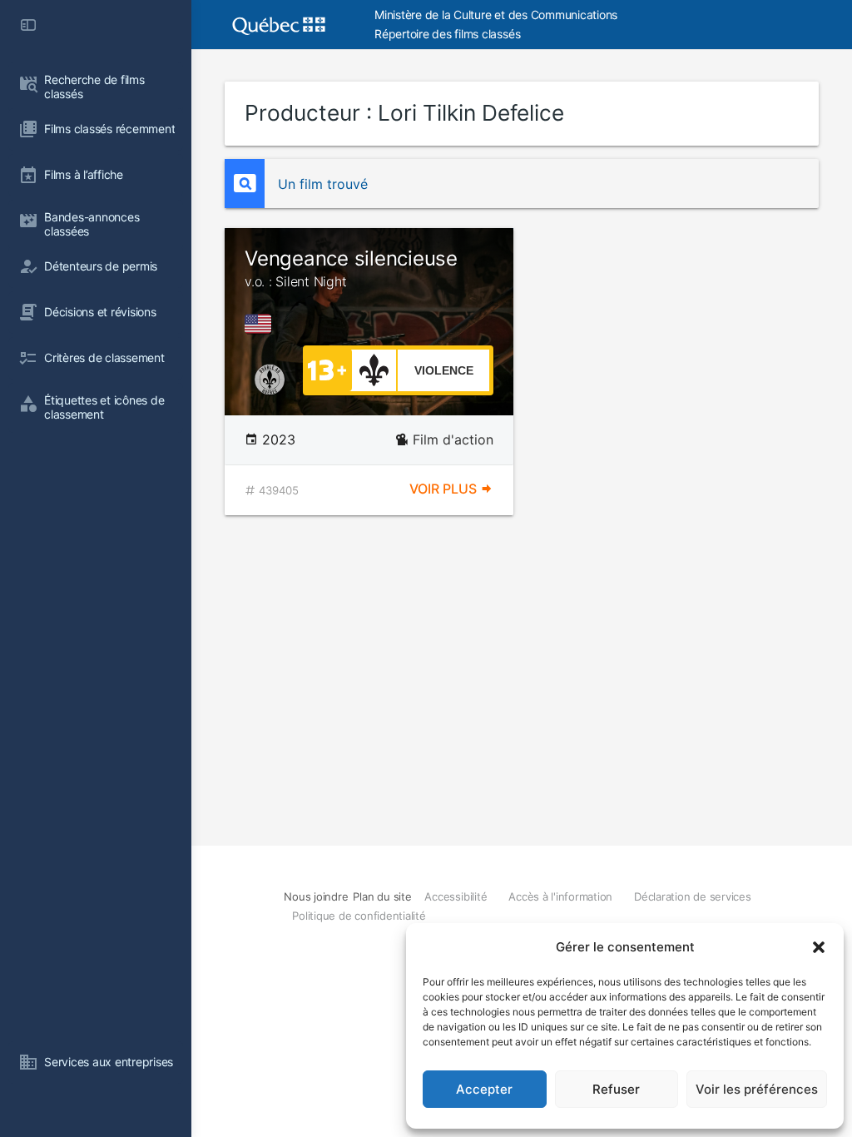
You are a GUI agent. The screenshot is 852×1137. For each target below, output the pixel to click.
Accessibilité (455, 896)
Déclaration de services (692, 896)
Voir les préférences (757, 1089)
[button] (818, 947)
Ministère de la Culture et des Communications (495, 14)
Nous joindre (316, 896)
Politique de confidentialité (358, 915)
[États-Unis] (261, 323)
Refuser (616, 1089)
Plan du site (382, 896)
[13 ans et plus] (327, 368)
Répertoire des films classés (447, 34)
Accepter (484, 1089)
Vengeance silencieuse (351, 268)
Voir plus (444, 488)
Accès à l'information (560, 896)
